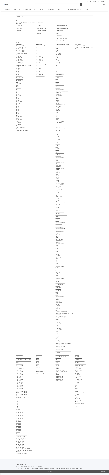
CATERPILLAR (59, 95)
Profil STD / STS (39, 62)
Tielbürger (58, 271)
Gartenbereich (78, 359)
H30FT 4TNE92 (19, 377)
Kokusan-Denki (78, 379)
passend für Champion (61, 345)
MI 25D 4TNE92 (19, 415)
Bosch (57, 83)
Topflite (57, 274)
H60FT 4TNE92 (19, 386)
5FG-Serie (18, 427)
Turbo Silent (58, 277)
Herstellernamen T (60, 266)
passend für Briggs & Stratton (63, 330)
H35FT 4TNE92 (19, 379)
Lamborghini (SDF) (60, 184)
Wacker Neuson (59, 284)
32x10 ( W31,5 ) (19, 101)
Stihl (57, 263)
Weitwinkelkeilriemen (21, 129)
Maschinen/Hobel (60, 370)
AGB (58, 33)
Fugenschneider (59, 376)
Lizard (57, 195)
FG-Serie (18, 432)
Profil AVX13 (19, 58)
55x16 (17, 118)
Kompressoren (59, 326)
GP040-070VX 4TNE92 (21, 438)
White (57, 292)
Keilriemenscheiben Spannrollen (63, 351)
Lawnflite (58, 187)
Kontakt (103, 1)
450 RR (37, 361)
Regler (76, 395)
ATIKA (57, 68)
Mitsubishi (58, 218)
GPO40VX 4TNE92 (20, 442)
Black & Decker (59, 76)
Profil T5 (38, 70)
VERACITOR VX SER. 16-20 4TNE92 (24, 448)
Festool (57, 365)
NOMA (57, 225)
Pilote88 (57, 237)
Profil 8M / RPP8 (39, 59)
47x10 (17, 113)
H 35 (17, 405)
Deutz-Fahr (58, 106)
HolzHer (57, 367)
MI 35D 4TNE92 (19, 418)
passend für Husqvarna (61, 348)
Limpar (57, 192)
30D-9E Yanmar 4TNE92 (21, 392)
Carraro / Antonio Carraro (62, 91)
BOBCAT (57, 80)
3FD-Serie (18, 424)
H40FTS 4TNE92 (19, 382)
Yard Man (58, 301)
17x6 (17, 85)
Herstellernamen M (60, 203)
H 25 (17, 402)
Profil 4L (18, 68)
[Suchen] (81, 4)
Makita (57, 207)
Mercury (57, 216)
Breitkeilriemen (19, 80)
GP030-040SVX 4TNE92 (21, 435)
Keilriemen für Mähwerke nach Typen (84, 47)
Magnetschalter (79, 365)
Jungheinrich (59, 166)
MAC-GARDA (58, 206)
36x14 (17, 107)
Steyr (57, 260)
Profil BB (18, 73)
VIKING (57, 281)
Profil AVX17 (19, 59)
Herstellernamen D (60, 104)
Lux (56, 201)
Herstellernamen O (60, 228)
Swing (57, 265)
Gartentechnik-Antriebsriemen (23, 65)
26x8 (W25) (18, 95)
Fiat (56, 126)
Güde (57, 138)
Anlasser (77, 356)
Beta (37, 356)
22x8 (17, 91)
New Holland (59, 224)
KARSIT (57, 169)
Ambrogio (58, 62)
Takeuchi (77, 386)
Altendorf (58, 61)
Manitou (18, 409)
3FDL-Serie (18, 426)
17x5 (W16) (18, 83)
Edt (56, 116)
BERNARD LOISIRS (60, 74)
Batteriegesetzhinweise (62, 38)
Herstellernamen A (60, 45)
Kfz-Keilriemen (19, 55)
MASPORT (58, 210)
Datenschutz (60, 30)
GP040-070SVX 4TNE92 (21, 436)
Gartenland (58, 132)
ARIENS (57, 65)
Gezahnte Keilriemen (21, 48)
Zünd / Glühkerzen (79, 399)
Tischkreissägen (59, 380)
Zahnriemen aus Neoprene (42, 45)
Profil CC (18, 74)
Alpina (57, 59)
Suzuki (76, 385)
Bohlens (57, 82)
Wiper (57, 293)
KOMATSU (58, 177)
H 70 (17, 408)
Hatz (57, 145)
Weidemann (58, 289)
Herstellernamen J (60, 162)
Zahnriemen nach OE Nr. (61, 317)
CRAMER (57, 101)
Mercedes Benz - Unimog (61, 215)
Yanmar (57, 299)
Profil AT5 (38, 73)
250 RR (37, 358)
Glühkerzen (78, 400)
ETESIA (57, 119)
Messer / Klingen (79, 48)
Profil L (37, 50)
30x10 (17, 100)
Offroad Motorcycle (40, 371)
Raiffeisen (58, 242)
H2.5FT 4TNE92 (19, 371)
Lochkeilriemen (19, 123)
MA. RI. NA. (58, 204)
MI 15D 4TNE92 (19, 411)
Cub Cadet (58, 103)
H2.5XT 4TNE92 (19, 373)
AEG (56, 359)
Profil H (37, 52)
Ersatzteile (58, 352)
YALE (57, 298)
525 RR (37, 364)
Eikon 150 (38, 367)
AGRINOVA (58, 53)
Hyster (17, 362)
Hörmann (58, 368)
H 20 (17, 400)
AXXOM (57, 70)
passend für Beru (60, 342)
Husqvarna (58, 156)
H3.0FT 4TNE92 (19, 374)
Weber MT (58, 286)
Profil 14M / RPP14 (40, 61)
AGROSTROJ (58, 55)
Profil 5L (18, 70)
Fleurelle (58, 127)
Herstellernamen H (60, 141)
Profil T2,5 (38, 68)
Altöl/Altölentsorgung (62, 25)
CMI (56, 97)
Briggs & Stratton (60, 85)
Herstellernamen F (60, 121)
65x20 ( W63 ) (19, 119)
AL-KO (57, 58)
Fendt (57, 124)
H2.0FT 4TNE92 (19, 367)
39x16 (17, 110)
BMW (57, 79)
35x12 (17, 106)
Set (56, 310)
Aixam (57, 56)
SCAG (57, 251)
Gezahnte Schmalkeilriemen (22, 53)
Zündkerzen (58, 331)
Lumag (57, 200)
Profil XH (38, 53)
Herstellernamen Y (60, 296)
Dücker (57, 112)
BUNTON (58, 88)
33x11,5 (18, 103)
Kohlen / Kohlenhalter (80, 364)
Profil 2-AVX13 (19, 62)
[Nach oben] (0, 474)
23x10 (17, 94)
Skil (56, 373)
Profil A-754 (19, 76)
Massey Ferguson (60, 212)
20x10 (17, 86)
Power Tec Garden (60, 239)
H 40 (17, 406)
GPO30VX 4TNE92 (20, 439)
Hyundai (18, 389)
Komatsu (18, 395)
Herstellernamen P (60, 231)
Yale (17, 433)
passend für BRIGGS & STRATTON (63, 343)
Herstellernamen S (60, 246)
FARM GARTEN (59, 123)
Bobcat (77, 373)
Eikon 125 (38, 365)
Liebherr (58, 191)
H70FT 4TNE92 (19, 388)
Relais (76, 397)
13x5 (17, 82)
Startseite (89, 1)
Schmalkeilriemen (20, 50)
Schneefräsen (59, 302)
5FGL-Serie (18, 429)
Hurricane (58, 154)
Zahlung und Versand (42, 28)
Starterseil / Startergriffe (61, 311)
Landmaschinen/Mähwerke (81, 45)
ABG (57, 47)
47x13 (17, 115)
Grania (57, 136)
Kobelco (57, 175)
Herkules (58, 148)
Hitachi (57, 150)
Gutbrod (58, 139)
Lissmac (57, 374)
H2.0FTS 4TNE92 (20, 368)
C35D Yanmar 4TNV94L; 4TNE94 (23, 361)
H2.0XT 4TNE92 (19, 370)
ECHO (57, 115)
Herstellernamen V (60, 278)
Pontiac (77, 383)
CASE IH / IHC (59, 92)
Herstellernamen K (60, 168)
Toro (57, 275)
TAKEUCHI (58, 268)
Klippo (57, 174)
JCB (56, 163)
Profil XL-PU (38, 65)
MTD (57, 219)
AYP (56, 71)
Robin (57, 245)
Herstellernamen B (60, 73)
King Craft (58, 172)
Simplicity (58, 254)
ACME (57, 48)
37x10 (17, 109)
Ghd (57, 133)
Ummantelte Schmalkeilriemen (23, 52)
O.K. (56, 230)
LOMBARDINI (59, 197)
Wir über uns (40, 25)
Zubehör (58, 319)
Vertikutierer (59, 280)
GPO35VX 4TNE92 (20, 441)
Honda (57, 151)
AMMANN (58, 64)
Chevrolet (77, 374)
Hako (57, 142)
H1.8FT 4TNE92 (19, 365)
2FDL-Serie (18, 423)
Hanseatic (58, 144)
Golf (56, 135)
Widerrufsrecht (60, 40)
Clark (17, 356)
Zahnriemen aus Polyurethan (43, 64)
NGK (57, 337)
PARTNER (58, 234)
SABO (57, 248)
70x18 (17, 121)
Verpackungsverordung (62, 28)
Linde (57, 194)
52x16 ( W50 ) (19, 116)
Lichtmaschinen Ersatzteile (81, 392)
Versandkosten (38, 466)
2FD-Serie (18, 421)
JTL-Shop (106, 471)
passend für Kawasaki (61, 349)
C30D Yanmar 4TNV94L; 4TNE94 (23, 359)
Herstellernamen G (60, 129)
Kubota (57, 180)
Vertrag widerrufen (21, 464)
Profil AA (18, 71)
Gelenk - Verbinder (20, 127)
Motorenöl (58, 323)
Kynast (57, 181)
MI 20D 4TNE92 (19, 414)
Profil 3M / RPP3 (39, 56)
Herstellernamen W (60, 283)
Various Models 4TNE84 (21, 453)
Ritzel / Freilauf (78, 368)
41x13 (17, 112)
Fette (57, 325)
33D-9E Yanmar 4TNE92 (21, 394)
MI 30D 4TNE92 (19, 417)
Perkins (57, 236)
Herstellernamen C (60, 89)
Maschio (57, 209)
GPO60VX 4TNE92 (20, 445)
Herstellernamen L (60, 183)
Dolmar (57, 109)
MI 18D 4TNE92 (19, 412)
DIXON (57, 107)
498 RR (37, 362)
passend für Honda (60, 346)
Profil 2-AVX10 (19, 61)
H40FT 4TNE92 (19, 380)
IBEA (57, 159)
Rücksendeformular (41, 30)
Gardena (58, 130)
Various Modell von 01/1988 (22, 397)
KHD (57, 171)
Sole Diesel (58, 257)
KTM (37, 368)
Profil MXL (38, 47)
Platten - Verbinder (20, 126)
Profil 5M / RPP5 (39, 58)
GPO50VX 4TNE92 (20, 444)
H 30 (17, 403)
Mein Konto (96, 1)
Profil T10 (38, 71)
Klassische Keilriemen (21, 45)
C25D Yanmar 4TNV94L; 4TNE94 (23, 358)
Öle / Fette (58, 322)
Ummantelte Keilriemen (21, 47)
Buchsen (77, 362)
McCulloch (58, 213)
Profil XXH (38, 55)
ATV (37, 370)
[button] (97, 5)
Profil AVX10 (19, 56)
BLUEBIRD (58, 77)
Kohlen (77, 394)
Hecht (57, 147)
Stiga (57, 262)
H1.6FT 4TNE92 (19, 364)
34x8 (17, 104)
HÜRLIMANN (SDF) (60, 153)
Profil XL (38, 48)
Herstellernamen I (60, 157)
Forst (57, 320)
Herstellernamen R (60, 240)
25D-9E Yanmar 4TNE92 (21, 391)
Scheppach (58, 252)
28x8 (17, 97)
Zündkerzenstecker (60, 339)
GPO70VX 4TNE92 (20, 447)
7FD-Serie (18, 430)
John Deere (58, 165)
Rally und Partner (60, 243)
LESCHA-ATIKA (59, 189)
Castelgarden (59, 94)
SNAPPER (58, 255)
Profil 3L (18, 67)
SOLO (57, 259)
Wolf (57, 295)
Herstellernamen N (60, 222)
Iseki (57, 160)
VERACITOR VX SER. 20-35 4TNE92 (24, 450)
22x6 (17, 89)
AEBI (57, 50)
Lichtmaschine (78, 370)
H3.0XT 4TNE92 (19, 376)
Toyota (17, 420)
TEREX (57, 269)
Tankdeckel (58, 328)
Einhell (57, 118)
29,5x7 (17, 98)
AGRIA (57, 52)
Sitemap (39, 33)
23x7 (17, 92)
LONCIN (57, 198)
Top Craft (58, 272)
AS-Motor (58, 67)
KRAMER (57, 178)
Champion (58, 336)
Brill (56, 86)
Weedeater (58, 287)
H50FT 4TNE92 (19, 385)
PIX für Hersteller (20, 77)
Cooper (57, 100)
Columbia (58, 98)
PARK (57, 233)
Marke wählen (78, 358)
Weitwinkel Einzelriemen (22, 130)
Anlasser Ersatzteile (80, 361)
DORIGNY (58, 110)
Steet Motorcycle (40, 373)
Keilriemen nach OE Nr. (61, 316)
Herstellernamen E (60, 113)
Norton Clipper (59, 227)
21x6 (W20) (18, 88)
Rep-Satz (77, 367)
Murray (57, 221)
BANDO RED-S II (19, 79)
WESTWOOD (58, 290)
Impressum (59, 35)
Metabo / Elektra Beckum (61, 371)
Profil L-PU (38, 67)
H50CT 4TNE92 (19, 383)
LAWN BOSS (58, 186)
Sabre (57, 249)
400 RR (37, 359)
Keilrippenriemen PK (21, 64)
